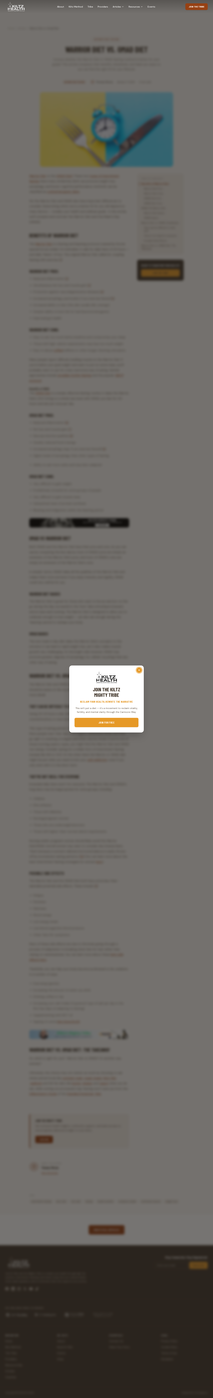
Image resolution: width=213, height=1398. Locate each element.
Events (151, 6)
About (60, 6)
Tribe (90, 6)
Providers (103, 6)
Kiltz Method (76, 6)
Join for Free (106, 722)
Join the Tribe (196, 6)
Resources (134, 6)
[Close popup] (139, 670)
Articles (117, 6)
